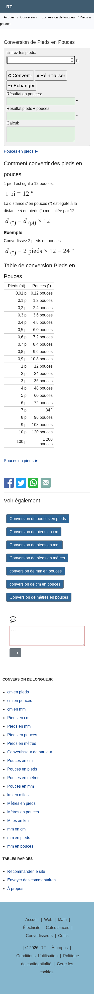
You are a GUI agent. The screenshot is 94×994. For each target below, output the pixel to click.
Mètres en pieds (21, 803)
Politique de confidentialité (50, 960)
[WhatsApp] (34, 486)
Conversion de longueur (59, 17)
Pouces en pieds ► (21, 151)
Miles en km (18, 820)
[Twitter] (21, 486)
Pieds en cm (18, 718)
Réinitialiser (52, 75)
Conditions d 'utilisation (37, 956)
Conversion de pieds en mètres (37, 558)
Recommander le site (26, 871)
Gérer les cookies (56, 968)
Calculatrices (57, 927)
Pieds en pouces (22, 735)
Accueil (9, 17)
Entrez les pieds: (21, 52)
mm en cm (16, 829)
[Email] (46, 486)
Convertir (21, 75)
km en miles (18, 795)
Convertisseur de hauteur (29, 752)
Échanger (23, 85)
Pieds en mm (19, 726)
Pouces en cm (20, 760)
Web (48, 919)
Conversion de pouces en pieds (38, 519)
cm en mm (16, 709)
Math (62, 919)
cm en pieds (18, 692)
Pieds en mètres (21, 743)
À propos (15, 888)
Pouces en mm (20, 786)
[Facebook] (9, 486)
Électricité (31, 927)
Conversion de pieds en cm (34, 532)
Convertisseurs (39, 936)
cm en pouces (19, 700)
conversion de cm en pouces (35, 584)
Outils (63, 936)
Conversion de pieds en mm (34, 545)
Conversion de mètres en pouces (39, 597)
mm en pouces (20, 846)
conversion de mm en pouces (36, 571)
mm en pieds (18, 838)
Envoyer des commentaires (31, 880)
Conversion (28, 17)
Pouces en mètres (23, 778)
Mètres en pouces (23, 812)
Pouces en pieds (22, 769)
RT (9, 6)
